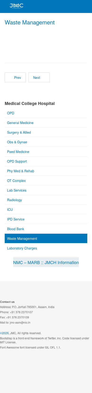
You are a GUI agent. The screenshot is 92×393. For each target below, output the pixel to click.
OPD (10, 113)
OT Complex (16, 180)
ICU (10, 209)
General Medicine (20, 122)
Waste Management (30, 22)
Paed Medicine (18, 151)
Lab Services (16, 190)
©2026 (4, 333)
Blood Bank (15, 228)
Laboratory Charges (22, 248)
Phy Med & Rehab (20, 170)
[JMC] (16, 6)
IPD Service (16, 219)
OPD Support (17, 161)
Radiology (14, 199)
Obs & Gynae (17, 142)
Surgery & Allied (19, 132)
